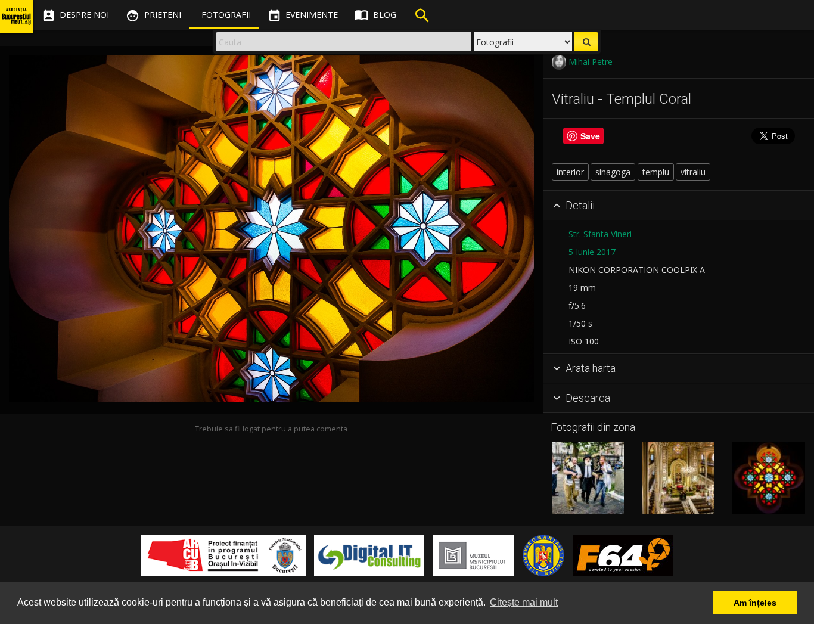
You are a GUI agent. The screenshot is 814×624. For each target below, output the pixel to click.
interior (570, 172)
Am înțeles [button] (755, 602)
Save (590, 136)
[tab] (678, 205)
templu (655, 172)
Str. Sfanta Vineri (600, 234)
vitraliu (693, 172)
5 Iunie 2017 (592, 251)
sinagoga (612, 172)
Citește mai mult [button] (524, 602)
